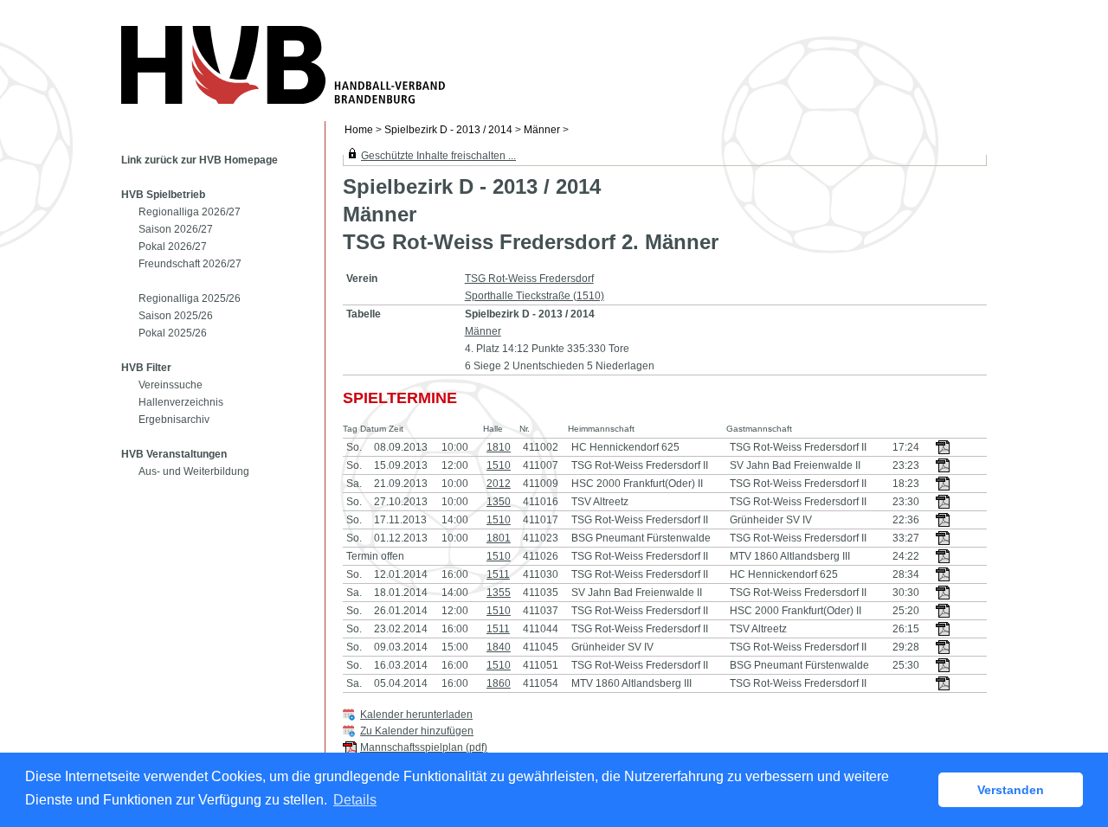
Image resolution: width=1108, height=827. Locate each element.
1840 (498, 647)
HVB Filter (146, 368)
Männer (542, 130)
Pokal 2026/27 (172, 246)
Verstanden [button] (1010, 790)
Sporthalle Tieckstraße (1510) (534, 296)
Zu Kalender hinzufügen (416, 731)
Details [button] (355, 799)
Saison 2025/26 (175, 316)
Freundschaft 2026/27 (190, 264)
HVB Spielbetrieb (163, 195)
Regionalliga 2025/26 (189, 298)
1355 (498, 593)
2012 (498, 484)
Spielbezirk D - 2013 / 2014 (448, 130)
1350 (498, 502)
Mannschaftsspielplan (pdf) (423, 747)
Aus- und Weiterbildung (193, 471)
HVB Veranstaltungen (174, 454)
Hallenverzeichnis (180, 402)
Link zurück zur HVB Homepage (199, 160)
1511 (498, 574)
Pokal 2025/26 (172, 333)
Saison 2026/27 (175, 229)
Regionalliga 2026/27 (189, 212)
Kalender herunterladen (416, 714)
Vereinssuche (170, 385)
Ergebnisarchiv (173, 420)
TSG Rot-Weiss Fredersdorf (529, 278)
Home (359, 130)
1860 (498, 683)
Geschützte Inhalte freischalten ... (438, 156)
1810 (498, 447)
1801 (498, 538)
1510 (498, 465)
